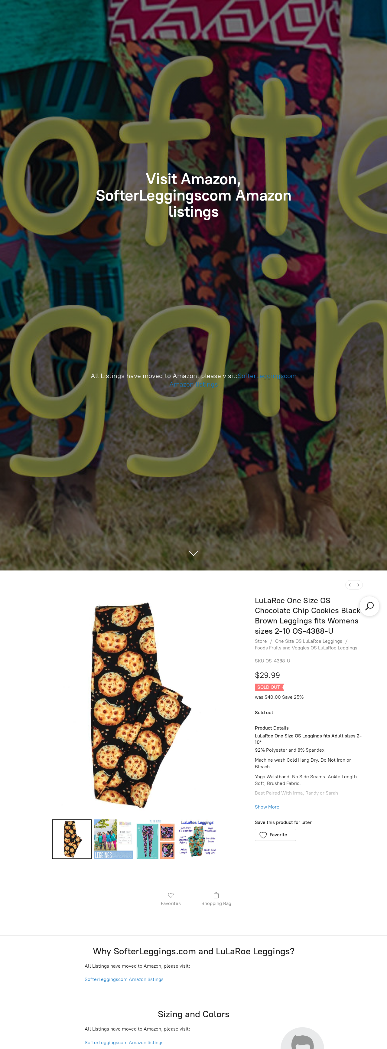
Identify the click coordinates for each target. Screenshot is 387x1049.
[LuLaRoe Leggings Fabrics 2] (155, 839)
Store (261, 641)
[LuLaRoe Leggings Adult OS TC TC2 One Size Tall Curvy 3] (197, 839)
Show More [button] (267, 807)
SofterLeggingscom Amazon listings (124, 979)
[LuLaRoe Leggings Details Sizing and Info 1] (113, 839)
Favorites (171, 903)
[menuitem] (350, 584)
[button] (275, 835)
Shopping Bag (216, 903)
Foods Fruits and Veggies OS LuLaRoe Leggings (306, 648)
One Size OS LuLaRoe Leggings (308, 641)
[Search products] (369, 606)
